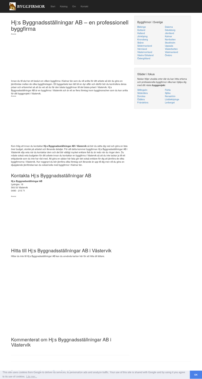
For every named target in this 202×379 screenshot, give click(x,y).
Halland (141, 33)
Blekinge (141, 26)
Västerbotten (171, 48)
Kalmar (168, 36)
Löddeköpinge (172, 99)
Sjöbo (168, 93)
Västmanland (171, 52)
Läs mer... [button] (31, 376)
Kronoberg (142, 39)
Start (52, 6)
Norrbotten (170, 39)
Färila (168, 89)
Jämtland (169, 33)
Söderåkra (142, 93)
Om (74, 6)
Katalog (64, 6)
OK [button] (196, 374)
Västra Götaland (145, 55)
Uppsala (169, 45)
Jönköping (142, 36)
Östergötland (143, 58)
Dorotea (141, 96)
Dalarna (169, 26)
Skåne (140, 42)
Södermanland (144, 45)
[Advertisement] (70, 57)
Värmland (142, 48)
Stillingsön (142, 89)
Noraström (170, 96)
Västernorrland (144, 52)
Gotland (141, 30)
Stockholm (170, 42)
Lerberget (170, 102)
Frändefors (142, 102)
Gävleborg (170, 30)
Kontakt (84, 6)
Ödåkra (141, 99)
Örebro (168, 55)
